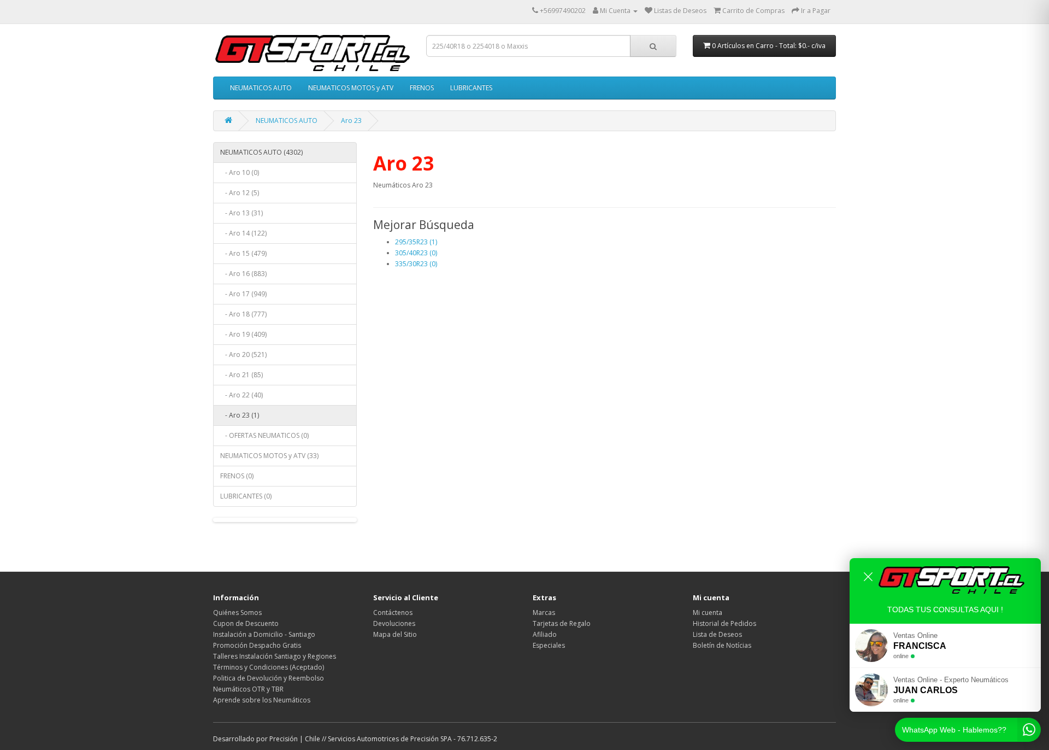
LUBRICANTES (471, 87)
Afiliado (545, 634)
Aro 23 (351, 120)
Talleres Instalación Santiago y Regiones (274, 656)
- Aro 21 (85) (241, 374)
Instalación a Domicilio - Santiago (264, 634)
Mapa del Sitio (395, 634)
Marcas (544, 612)
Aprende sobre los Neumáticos (261, 700)
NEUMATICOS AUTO (261, 87)
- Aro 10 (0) (239, 172)
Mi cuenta (707, 612)
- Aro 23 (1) (239, 415)
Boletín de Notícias (722, 645)
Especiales (549, 645)
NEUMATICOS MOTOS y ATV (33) (269, 455)
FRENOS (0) (237, 476)
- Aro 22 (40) (241, 395)
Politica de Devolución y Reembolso (268, 678)
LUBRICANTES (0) (246, 496)
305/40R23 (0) (416, 252)
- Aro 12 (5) (239, 192)
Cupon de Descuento (246, 623)
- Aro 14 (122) (243, 233)
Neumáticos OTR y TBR (248, 689)
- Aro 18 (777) (243, 314)
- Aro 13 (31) (241, 213)
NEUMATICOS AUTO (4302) (261, 152)
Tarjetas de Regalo (562, 623)
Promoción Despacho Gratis (257, 645)
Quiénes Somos (237, 612)
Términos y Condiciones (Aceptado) (268, 667)
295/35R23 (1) (416, 242)
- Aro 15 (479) (243, 253)
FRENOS (422, 87)
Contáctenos (392, 612)
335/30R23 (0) (416, 263)
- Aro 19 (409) (243, 334)
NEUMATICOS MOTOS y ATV (350, 87)
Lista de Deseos (717, 634)
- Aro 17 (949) (243, 293)
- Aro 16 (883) (243, 273)
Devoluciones (394, 623)
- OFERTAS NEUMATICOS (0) (264, 435)
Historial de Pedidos (724, 623)
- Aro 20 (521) (243, 354)
